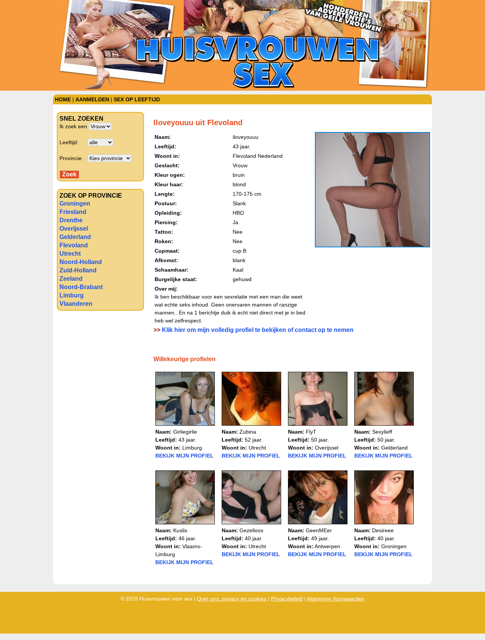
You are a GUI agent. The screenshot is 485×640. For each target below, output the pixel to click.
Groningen (74, 203)
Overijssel (73, 228)
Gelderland (75, 237)
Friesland (72, 212)
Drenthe (71, 220)
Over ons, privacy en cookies (231, 599)
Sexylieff (382, 432)
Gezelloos (251, 530)
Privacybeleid (287, 599)
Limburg (71, 295)
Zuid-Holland (78, 270)
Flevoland (73, 245)
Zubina (247, 432)
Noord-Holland (80, 262)
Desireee (383, 530)
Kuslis (180, 530)
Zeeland (71, 278)
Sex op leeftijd (137, 99)
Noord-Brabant (81, 287)
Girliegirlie (185, 432)
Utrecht (70, 253)
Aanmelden (92, 99)
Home (63, 99)
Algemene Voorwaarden (336, 599)
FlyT (311, 432)
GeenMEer (319, 530)
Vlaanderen (75, 303)
